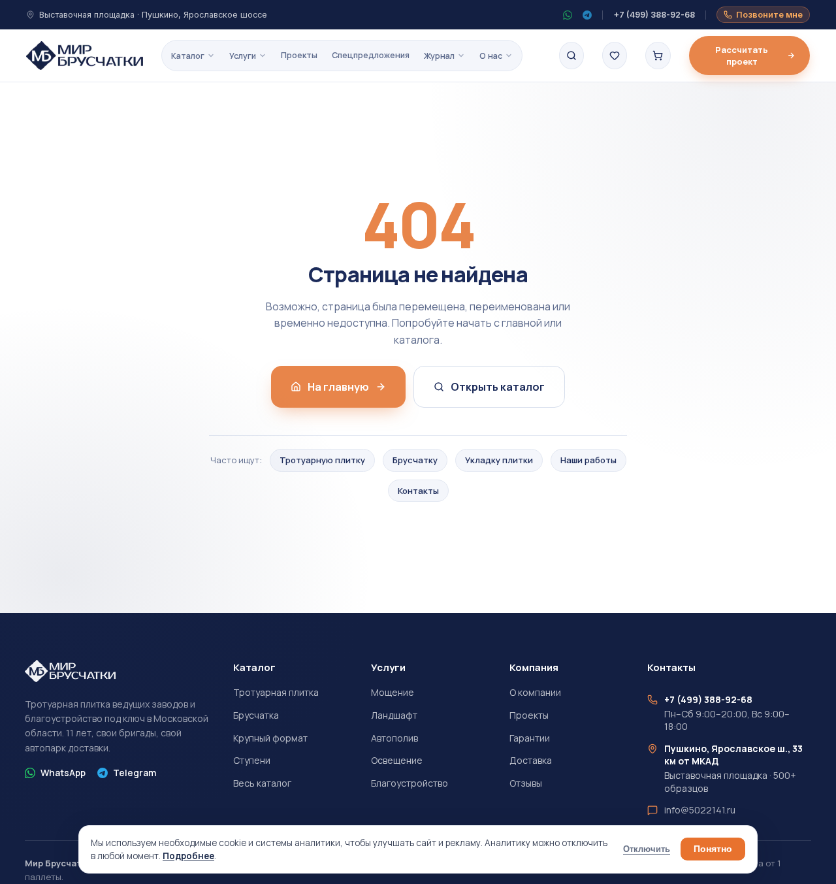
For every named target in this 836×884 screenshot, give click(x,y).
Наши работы (588, 460)
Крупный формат (270, 738)
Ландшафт (394, 715)
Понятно (713, 849)
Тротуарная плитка (276, 692)
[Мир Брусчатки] (84, 55)
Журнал (439, 55)
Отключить (646, 849)
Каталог (187, 55)
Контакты (418, 491)
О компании (535, 692)
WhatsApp (63, 772)
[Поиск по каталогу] (571, 55)
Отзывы (525, 783)
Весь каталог (262, 783)
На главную (338, 387)
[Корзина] (657, 55)
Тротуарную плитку (322, 460)
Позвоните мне (769, 15)
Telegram (134, 772)
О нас (490, 55)
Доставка (530, 760)
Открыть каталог (498, 387)
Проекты (299, 55)
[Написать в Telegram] (587, 15)
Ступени (251, 760)
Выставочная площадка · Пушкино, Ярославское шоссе (153, 15)
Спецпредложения (371, 55)
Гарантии (529, 738)
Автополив (394, 738)
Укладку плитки (499, 460)
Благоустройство (409, 783)
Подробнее (188, 856)
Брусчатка (256, 715)
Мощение (392, 692)
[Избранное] (614, 55)
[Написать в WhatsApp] (567, 15)
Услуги (242, 55)
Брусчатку (415, 460)
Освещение (397, 760)
